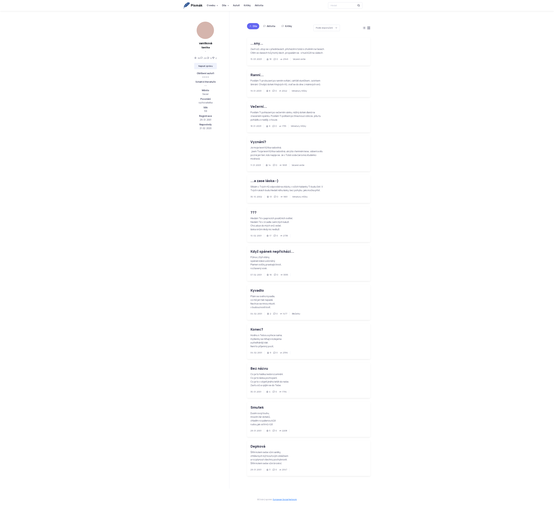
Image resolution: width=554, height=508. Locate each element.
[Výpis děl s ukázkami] (368, 28)
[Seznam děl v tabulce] (364, 28)
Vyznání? (258, 141)
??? (253, 212)
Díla (224, 5)
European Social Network (285, 499)
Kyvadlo (257, 290)
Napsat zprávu (205, 66)
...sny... (256, 43)
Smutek (257, 407)
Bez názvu (259, 368)
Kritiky (247, 5)
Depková (257, 446)
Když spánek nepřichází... (272, 251)
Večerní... (258, 106)
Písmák (196, 5)
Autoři (236, 5)
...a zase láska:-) (264, 180)
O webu (211, 5)
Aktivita (259, 5)
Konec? (256, 329)
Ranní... (257, 74)
